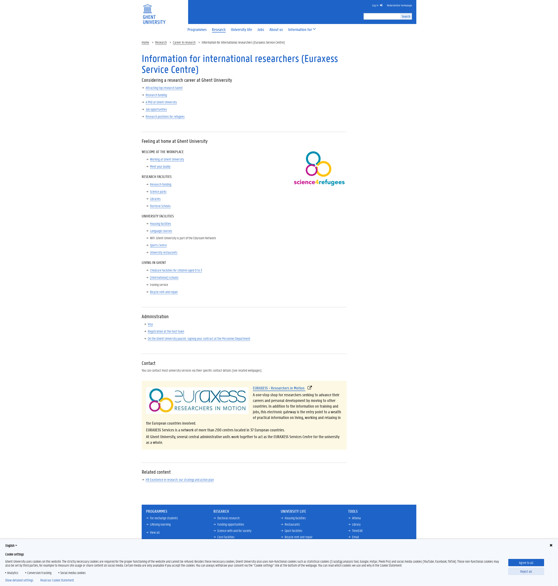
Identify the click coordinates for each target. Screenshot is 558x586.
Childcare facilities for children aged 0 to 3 (176, 270)
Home (145, 42)
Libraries (155, 198)
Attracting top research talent (164, 87)
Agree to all (526, 562)
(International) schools (164, 277)
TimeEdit (357, 530)
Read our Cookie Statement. (57, 580)
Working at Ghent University (167, 159)
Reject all (526, 571)
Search (406, 16)
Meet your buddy (160, 166)
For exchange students (164, 518)
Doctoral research (228, 518)
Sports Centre (158, 245)
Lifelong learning (160, 524)
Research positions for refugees (165, 116)
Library (356, 524)
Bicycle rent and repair (164, 291)
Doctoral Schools (160, 205)
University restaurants (163, 252)
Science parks (158, 191)
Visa (150, 324)
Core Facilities (226, 537)
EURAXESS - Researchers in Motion (279, 388)
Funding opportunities (230, 524)
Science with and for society (234, 530)
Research (161, 42)
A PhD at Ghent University (161, 102)
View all (155, 532)
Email (355, 537)
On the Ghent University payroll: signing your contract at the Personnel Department (199, 338)
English (9, 545)
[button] (300, 29)
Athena (356, 518)
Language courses (161, 230)
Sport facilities (293, 530)
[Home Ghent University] (154, 11)
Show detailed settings (19, 580)
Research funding (156, 94)
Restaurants (292, 524)
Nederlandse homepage (399, 5)
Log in (375, 5)
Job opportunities (156, 109)
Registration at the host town (166, 331)
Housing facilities (160, 223)
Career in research (184, 42)
